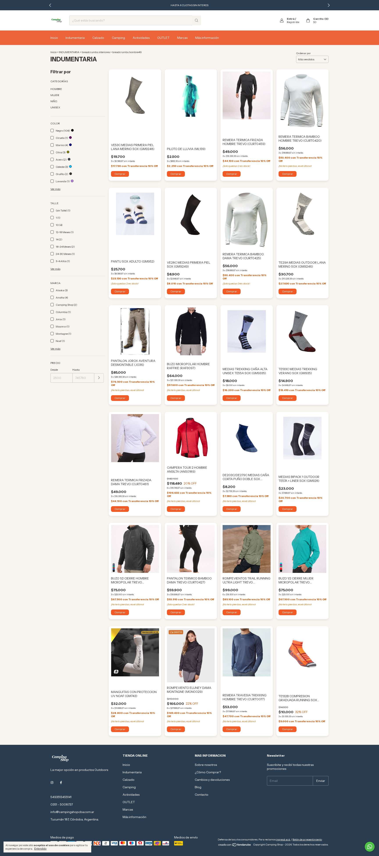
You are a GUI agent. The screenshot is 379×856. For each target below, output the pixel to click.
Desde (54, 369)
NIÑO (53, 101)
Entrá (291, 18)
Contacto (201, 795)
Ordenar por (303, 53)
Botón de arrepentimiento (307, 839)
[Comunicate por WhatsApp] (370, 847)
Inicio (54, 38)
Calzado (98, 38)
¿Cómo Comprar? (208, 772)
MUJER (54, 95)
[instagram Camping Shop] (52, 783)
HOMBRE (56, 89)
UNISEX (55, 107)
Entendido (40, 848)
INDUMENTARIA (69, 52)
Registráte (293, 22)
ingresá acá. (283, 839)
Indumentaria (75, 38)
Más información (207, 38)
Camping (118, 38)
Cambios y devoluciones (212, 780)
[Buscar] (196, 20)
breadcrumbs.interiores (96, 52)
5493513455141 (61, 797)
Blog (198, 787)
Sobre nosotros (206, 765)
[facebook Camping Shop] (61, 783)
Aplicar (99, 378)
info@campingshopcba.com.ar (72, 812)
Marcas (182, 38)
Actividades (141, 38)
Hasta (76, 369)
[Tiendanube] (235, 845)
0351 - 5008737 (61, 804)
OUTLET (163, 38)
